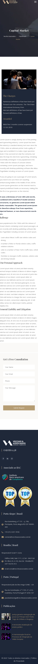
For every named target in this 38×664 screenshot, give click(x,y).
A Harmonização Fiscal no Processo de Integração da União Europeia (22, 636)
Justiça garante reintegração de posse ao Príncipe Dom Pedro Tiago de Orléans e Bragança (23, 616)
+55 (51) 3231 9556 (12, 532)
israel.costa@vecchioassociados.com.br (19, 569)
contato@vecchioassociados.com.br (18, 537)
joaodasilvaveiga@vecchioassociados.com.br (21, 598)
